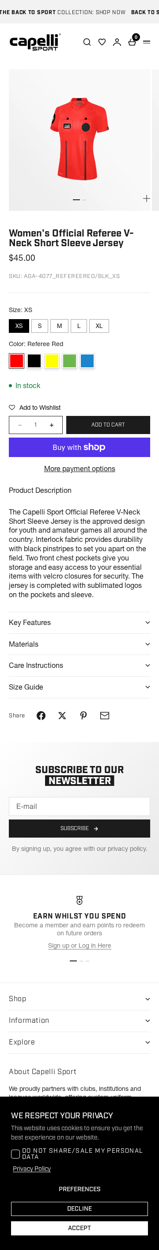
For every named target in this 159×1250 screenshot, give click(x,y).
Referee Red (16, 361)
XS (19, 325)
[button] (35, 407)
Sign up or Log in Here (79, 945)
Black (34, 361)
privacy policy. (128, 849)
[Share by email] (104, 715)
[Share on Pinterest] (83, 715)
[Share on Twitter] (62, 715)
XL (99, 325)
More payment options (79, 468)
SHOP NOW (106, 12)
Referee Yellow (52, 361)
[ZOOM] (146, 198)
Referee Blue (87, 361)
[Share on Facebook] (41, 715)
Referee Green (69, 361)
